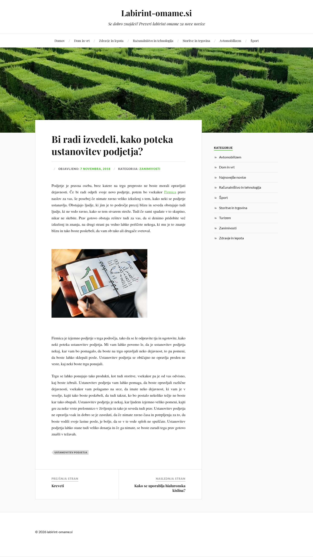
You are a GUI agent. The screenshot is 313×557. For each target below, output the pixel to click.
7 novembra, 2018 (95, 169)
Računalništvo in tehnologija (153, 40)
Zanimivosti (149, 169)
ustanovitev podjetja (71, 452)
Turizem (225, 218)
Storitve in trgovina (196, 40)
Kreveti (58, 485)
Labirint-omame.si (156, 12)
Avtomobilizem (230, 40)
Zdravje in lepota (111, 40)
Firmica (170, 191)
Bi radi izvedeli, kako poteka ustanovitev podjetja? (112, 145)
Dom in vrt (82, 40)
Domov (60, 40)
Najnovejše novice (232, 177)
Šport (255, 40)
